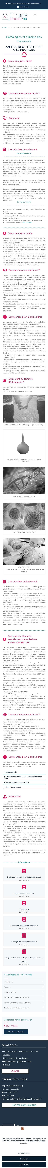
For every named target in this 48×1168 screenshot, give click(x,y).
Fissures (7, 987)
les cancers (27, 222)
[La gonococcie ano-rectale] (24, 887)
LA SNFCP (15, 1071)
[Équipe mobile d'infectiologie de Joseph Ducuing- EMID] (24, 951)
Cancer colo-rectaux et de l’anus (16, 997)
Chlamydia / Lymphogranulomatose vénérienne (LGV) (23, 777)
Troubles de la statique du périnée (17, 1008)
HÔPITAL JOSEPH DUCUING (24, 1105)
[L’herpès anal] (24, 903)
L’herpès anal (24, 909)
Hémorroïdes (9, 982)
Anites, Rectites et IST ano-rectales (17, 1003)
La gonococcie (11, 772)
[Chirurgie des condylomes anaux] (24, 935)
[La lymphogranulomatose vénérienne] (24, 919)
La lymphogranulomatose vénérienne (24, 925)
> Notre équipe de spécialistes (15, 1058)
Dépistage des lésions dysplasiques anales (24, 877)
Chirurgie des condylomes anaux (24, 942)
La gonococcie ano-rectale (24, 893)
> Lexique (6, 1065)
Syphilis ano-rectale (13, 787)
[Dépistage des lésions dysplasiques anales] (24, 871)
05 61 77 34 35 (24, 7)
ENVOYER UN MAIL (16, 1032)
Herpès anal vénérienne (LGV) (17, 782)
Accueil (4, 27)
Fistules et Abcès (10, 992)
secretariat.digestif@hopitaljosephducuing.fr (24, 4)
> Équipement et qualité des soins (17, 1061)
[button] (24, 772)
